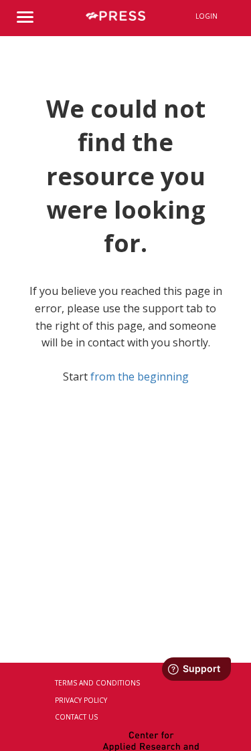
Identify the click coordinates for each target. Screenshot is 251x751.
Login (206, 16)
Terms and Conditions (97, 682)
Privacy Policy (81, 700)
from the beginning (139, 376)
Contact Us (76, 717)
